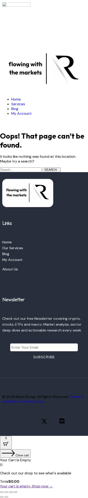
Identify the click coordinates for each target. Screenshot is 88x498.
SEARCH (50, 169)
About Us (10, 269)
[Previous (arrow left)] (2, 497)
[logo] (16, 5)
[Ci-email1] (79, 421)
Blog (5, 253)
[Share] (11, 492)
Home (7, 242)
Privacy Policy (33, 401)
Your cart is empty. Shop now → (26, 486)
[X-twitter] (44, 421)
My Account (12, 259)
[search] (3, 39)
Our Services (12, 248)
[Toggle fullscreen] (6, 492)
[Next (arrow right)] (6, 497)
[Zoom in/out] (2, 492)
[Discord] (62, 421)
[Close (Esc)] (15, 492)
